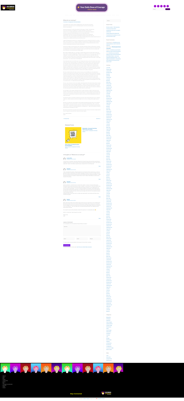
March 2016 (108, 198)
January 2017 (108, 182)
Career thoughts (109, 322)
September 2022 (109, 101)
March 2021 (108, 127)
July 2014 (108, 230)
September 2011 (109, 285)
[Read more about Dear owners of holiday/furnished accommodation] (73, 135)
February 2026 (108, 69)
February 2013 (108, 258)
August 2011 (108, 287)
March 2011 (108, 295)
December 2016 (109, 183)
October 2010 (108, 303)
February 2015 (108, 219)
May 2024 (108, 80)
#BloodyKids (108, 317)
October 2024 (108, 77)
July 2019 (108, 141)
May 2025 (108, 74)
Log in (107, 355)
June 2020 (108, 130)
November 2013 (109, 243)
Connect (117, 15)
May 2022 (108, 106)
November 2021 (109, 116)
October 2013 (108, 245)
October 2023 (108, 88)
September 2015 (109, 208)
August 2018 (108, 151)
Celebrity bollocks (109, 323)
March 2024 (108, 82)
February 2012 (108, 277)
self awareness (109, 343)
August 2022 (108, 103)
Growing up (108, 333)
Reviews (89, 15)
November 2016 (109, 185)
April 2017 (108, 177)
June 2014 (108, 232)
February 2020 (108, 137)
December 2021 (109, 114)
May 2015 (108, 214)
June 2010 (108, 309)
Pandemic (108, 341)
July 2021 (108, 122)
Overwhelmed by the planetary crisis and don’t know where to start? (113, 60)
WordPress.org (108, 360)
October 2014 (108, 225)
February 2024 (108, 83)
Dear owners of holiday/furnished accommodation (72, 145)
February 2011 (108, 296)
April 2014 (108, 235)
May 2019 (108, 143)
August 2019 (108, 140)
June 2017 (108, 174)
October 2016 (108, 187)
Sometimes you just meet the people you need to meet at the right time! (113, 44)
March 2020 (108, 135)
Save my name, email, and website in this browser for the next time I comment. (78, 242)
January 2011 (108, 298)
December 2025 (109, 72)
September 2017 (109, 169)
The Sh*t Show (83, 15)
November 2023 (109, 87)
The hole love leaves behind (111, 28)
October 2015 (108, 206)
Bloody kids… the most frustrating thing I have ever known (90, 129)
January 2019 (108, 146)
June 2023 (108, 93)
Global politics (108, 331)
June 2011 (108, 290)
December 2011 (109, 280)
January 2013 (108, 259)
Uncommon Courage (109, 347)
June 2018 (108, 154)
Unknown (68, 199)
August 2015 (108, 209)
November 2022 (109, 98)
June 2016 (108, 193)
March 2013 (108, 256)
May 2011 (107, 291)
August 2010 (108, 306)
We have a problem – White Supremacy (113, 27)
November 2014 (109, 224)
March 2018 (108, 159)
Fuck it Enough (108, 330)
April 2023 (108, 95)
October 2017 (108, 167)
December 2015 (109, 203)
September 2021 (109, 119)
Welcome (67, 15)
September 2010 (109, 304)
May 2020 (108, 132)
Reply (100, 166)
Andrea (113, 15)
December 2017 (109, 164)
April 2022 (108, 108)
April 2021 (108, 125)
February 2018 (108, 161)
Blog (92, 15)
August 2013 (108, 248)
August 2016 (108, 190)
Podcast (77, 15)
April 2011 (108, 293)
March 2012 (108, 275)
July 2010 (108, 308)
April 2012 (108, 274)
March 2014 (108, 237)
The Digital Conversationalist (100, 15)
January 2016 (108, 201)
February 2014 (108, 238)
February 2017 (108, 180)
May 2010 (108, 311)
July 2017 (108, 172)
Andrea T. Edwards (86, 398)
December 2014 (109, 222)
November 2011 (109, 282)
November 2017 (109, 166)
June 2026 (108, 67)
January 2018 (108, 162)
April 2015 (108, 216)
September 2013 (109, 246)
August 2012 (108, 267)
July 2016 (108, 191)
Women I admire (109, 349)
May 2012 (108, 272)
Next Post (98, 118)
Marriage (107, 338)
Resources (109, 15)
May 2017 (108, 175)
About (71, 15)
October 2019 (108, 138)
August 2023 (108, 91)
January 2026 (108, 70)
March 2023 (108, 96)
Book (74, 15)
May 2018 (108, 156)
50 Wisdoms (108, 318)
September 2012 (109, 266)
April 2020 (108, 133)
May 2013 (108, 253)
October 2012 (108, 264)
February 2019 (108, 145)
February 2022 (108, 111)
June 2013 (108, 251)
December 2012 (109, 261)
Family (107, 328)
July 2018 (108, 153)
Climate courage (109, 325)
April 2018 (108, 158)
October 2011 (108, 283)
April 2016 (108, 196)
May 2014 (108, 233)
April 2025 (108, 75)
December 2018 (109, 148)
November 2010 (109, 301)
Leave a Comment (68, 146)
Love (107, 336)
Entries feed (108, 357)
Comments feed (109, 358)
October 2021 (108, 117)
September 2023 (109, 90)
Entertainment (108, 326)
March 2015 (108, 217)
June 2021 (108, 124)
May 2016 (108, 195)
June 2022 (108, 104)
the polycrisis (108, 344)
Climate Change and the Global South (112, 33)
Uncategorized (73, 146)
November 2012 (109, 262)
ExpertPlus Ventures (101, 398)
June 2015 (108, 212)
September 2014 (109, 227)
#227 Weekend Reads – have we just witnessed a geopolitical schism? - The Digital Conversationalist (113, 57)
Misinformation (108, 339)
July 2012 (108, 269)
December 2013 (109, 241)
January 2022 (108, 112)
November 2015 (109, 204)
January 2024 (108, 85)
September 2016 (109, 188)
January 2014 (108, 240)
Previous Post (66, 118)
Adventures (108, 320)
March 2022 (108, 109)
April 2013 (108, 254)
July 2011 (107, 288)
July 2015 (108, 211)
